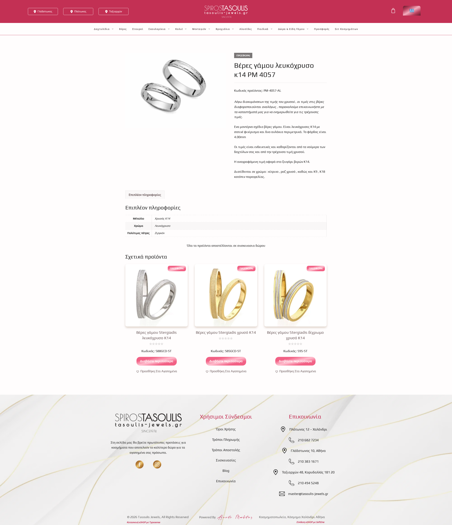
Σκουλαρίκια (157, 29)
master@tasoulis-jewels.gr (308, 494)
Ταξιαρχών (115, 11)
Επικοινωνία (226, 481)
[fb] (139, 464)
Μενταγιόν (199, 29)
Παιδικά (263, 29)
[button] (156, 371)
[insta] (157, 464)
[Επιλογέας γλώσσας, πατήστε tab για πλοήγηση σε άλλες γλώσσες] (412, 11)
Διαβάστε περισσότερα (156, 361)
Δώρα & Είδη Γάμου (291, 29)
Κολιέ (179, 29)
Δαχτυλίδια (102, 29)
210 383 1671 (308, 461)
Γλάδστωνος (45, 11)
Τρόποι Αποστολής (226, 450)
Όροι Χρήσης (226, 429)
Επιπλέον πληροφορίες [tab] (145, 195)
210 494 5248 (308, 483)
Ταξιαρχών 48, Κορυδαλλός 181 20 (308, 472)
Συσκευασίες (226, 460)
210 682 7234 (308, 440)
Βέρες (123, 29)
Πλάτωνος (80, 11)
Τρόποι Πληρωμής (226, 439)
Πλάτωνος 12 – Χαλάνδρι (308, 429)
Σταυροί (137, 29)
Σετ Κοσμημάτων (346, 29)
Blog (225, 471)
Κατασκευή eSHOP (136, 522)
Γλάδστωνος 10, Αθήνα (308, 451)
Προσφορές (322, 29)
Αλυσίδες (245, 29)
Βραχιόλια (223, 29)
